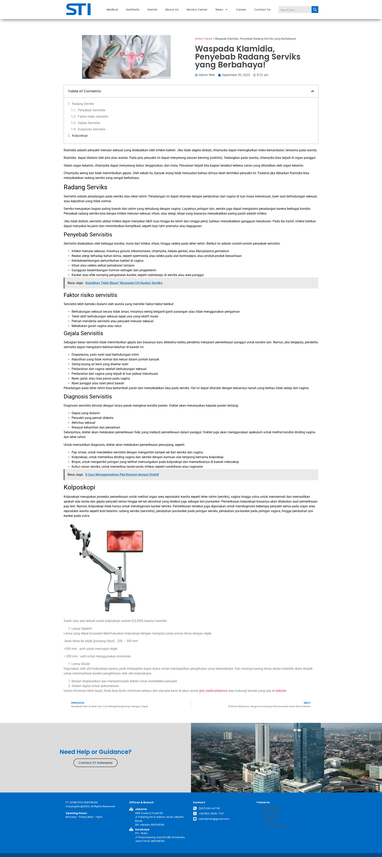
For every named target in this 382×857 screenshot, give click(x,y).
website (280, 691)
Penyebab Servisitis (91, 110)
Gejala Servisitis (89, 123)
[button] (312, 91)
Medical (112, 10)
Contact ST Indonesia (95, 763)
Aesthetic (133, 10)
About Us (171, 10)
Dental (152, 10)
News (219, 10)
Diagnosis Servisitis (91, 129)
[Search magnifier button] (315, 9)
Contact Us (262, 10)
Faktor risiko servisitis (93, 116)
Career (241, 10)
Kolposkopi (80, 136)
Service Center (197, 10)
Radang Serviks (83, 104)
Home (199, 38)
